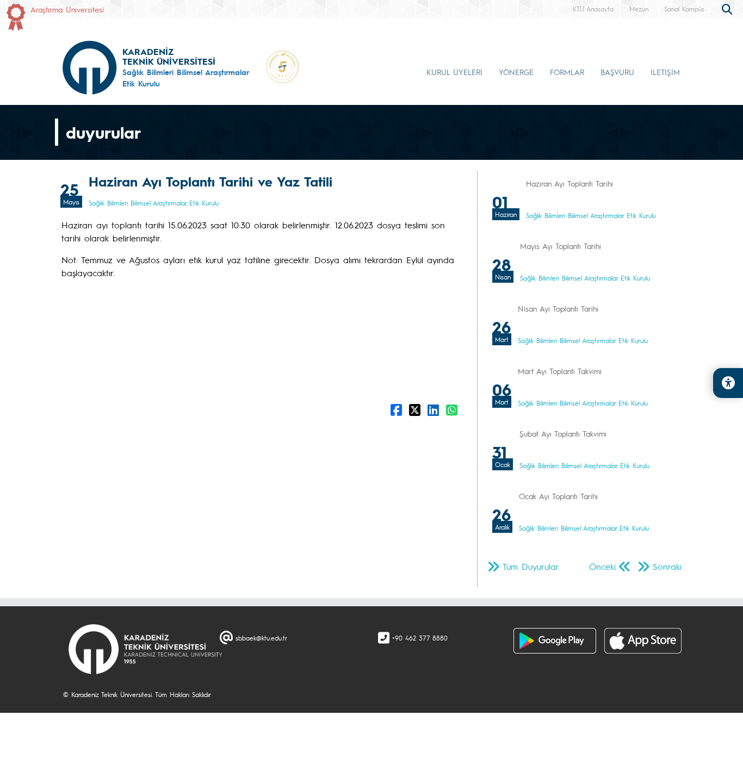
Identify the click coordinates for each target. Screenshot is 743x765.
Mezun (638, 8)
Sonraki (667, 566)
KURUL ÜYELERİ (454, 72)
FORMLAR (567, 72)
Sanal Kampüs (684, 8)
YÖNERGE (516, 72)
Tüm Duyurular (531, 566)
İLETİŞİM (665, 72)
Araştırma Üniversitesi (67, 9)
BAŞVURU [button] (617, 72)
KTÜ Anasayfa (593, 8)
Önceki (602, 566)
